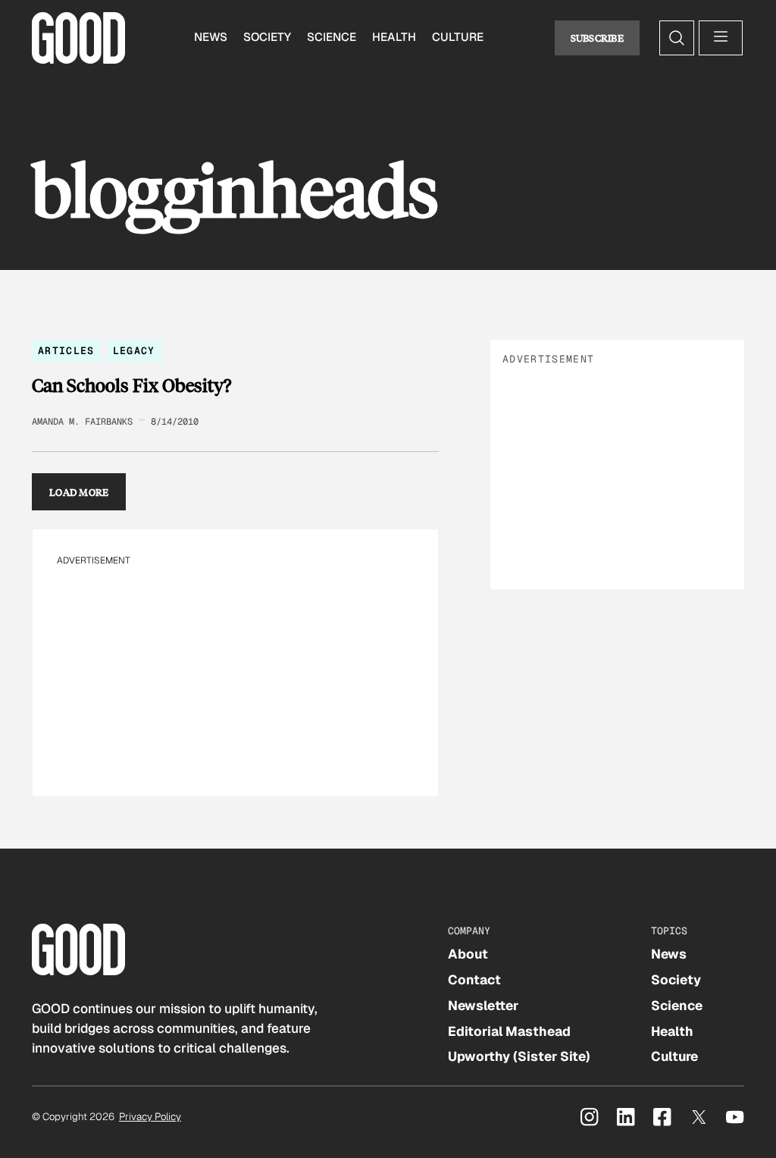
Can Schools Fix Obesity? (131, 385)
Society (267, 37)
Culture (457, 37)
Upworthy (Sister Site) (519, 1056)
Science (331, 37)
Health (394, 37)
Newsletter (483, 1005)
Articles (66, 350)
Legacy (134, 350)
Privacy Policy (150, 1116)
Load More (79, 491)
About (468, 954)
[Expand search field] (676, 37)
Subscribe (597, 37)
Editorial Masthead (509, 1031)
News (210, 37)
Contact (474, 979)
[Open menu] (721, 37)
